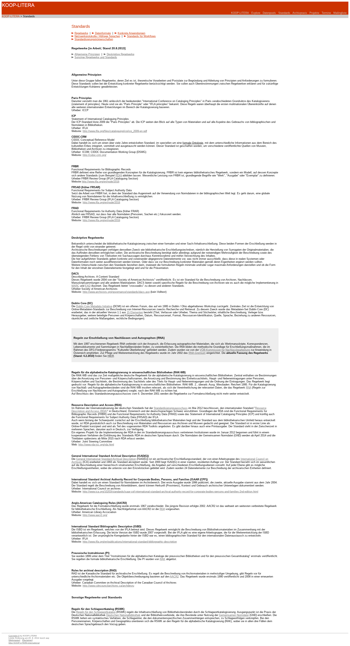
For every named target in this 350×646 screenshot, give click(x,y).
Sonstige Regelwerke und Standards (96, 57)
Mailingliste (340, 12)
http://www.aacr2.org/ (95, 515)
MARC (75, 285)
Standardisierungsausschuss (171, 408)
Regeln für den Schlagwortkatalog (95, 612)
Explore (255, 12)
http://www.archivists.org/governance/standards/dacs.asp (116, 291)
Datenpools (269, 12)
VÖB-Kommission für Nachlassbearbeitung (225, 349)
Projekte (314, 12)
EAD (88, 285)
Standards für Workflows (141, 36)
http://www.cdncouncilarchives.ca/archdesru (108, 585)
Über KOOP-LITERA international (24, 643)
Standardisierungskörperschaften (94, 39)
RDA (118, 175)
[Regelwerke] (72, 33)
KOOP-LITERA (240, 12)
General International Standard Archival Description (106, 458)
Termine (326, 12)
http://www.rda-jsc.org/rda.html (96, 444)
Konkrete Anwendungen (131, 33)
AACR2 (174, 576)
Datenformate (103, 33)
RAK (162, 559)
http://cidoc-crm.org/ (94, 155)
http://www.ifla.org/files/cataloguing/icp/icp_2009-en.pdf (115, 131)
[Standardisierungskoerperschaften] (72, 39)
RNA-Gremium (197, 352)
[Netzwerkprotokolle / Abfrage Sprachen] (72, 36)
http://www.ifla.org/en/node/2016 (100, 181)
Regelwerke (81, 33)
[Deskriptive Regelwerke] (105, 54)
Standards (284, 12)
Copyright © (14, 636)
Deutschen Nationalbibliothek (123, 615)
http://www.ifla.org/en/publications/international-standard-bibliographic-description (130, 541)
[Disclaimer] (27, 640)
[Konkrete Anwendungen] (116, 33)
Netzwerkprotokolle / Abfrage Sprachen (97, 36)
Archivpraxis (299, 12)
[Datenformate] (93, 33)
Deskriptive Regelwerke (120, 54)
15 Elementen (135, 312)
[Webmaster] (14, 640)
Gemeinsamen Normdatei (234, 615)
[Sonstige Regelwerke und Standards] (72, 57)
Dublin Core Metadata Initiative (94, 306)
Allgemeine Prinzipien (87, 54)
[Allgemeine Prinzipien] (72, 54)
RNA (248, 387)
